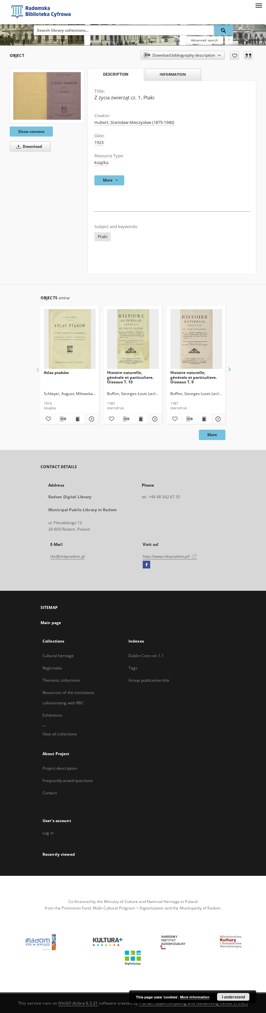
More (212, 434)
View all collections (59, 734)
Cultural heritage (58, 655)
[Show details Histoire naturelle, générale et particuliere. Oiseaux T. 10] (154, 419)
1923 (98, 142)
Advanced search (204, 40)
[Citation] (248, 55)
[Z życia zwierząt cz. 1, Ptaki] (47, 95)
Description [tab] (115, 74)
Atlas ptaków (56, 372)
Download (32, 146)
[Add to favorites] (234, 55)
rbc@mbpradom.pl (67, 556)
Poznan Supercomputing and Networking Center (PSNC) (193, 1003)
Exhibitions (52, 715)
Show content (31, 131)
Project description (59, 768)
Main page (51, 622)
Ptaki (102, 236)
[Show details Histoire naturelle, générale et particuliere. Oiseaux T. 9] (217, 419)
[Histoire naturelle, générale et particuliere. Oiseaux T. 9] (196, 339)
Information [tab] (173, 74)
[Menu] (258, 5)
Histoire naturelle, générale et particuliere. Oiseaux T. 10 (130, 377)
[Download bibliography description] (62, 419)
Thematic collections (61, 680)
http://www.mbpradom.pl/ (167, 556)
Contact (49, 793)
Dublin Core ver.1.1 (146, 655)
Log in (48, 833)
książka (101, 162)
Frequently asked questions (67, 780)
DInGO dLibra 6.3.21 (78, 1003)
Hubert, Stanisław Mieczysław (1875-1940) (134, 122)
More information (195, 997)
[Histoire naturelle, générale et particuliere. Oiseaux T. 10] (133, 339)
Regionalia (52, 668)
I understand (233, 997)
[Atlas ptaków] (69, 339)
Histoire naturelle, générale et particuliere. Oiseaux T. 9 (193, 377)
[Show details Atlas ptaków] (91, 419)
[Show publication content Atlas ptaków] (77, 419)
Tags (132, 668)
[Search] (223, 30)
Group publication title (148, 680)
